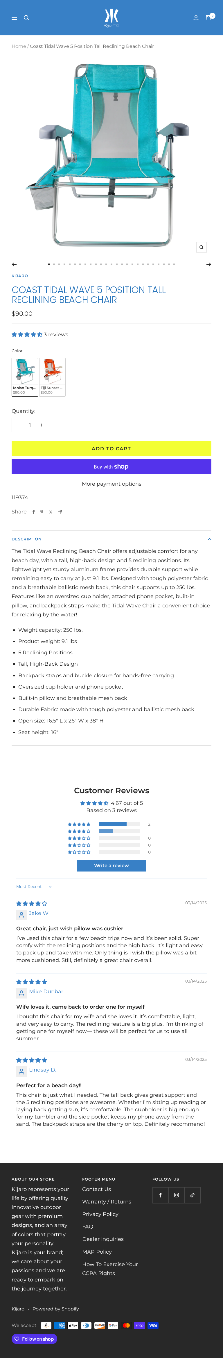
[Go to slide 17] (132, 264)
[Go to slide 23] (164, 264)
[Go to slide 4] (64, 264)
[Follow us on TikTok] (192, 1195)
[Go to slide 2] (54, 264)
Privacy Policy (100, 1214)
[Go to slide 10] (96, 264)
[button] (28, 334)
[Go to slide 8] (85, 264)
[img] (31, 904)
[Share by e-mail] (60, 512)
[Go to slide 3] (59, 264)
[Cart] (208, 17)
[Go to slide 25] (174, 264)
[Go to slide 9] (90, 264)
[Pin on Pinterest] (41, 512)
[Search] (26, 17)
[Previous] (14, 264)
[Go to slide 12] (106, 264)
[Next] (208, 264)
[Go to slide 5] (70, 264)
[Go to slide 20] (148, 264)
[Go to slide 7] (80, 264)
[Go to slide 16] (127, 264)
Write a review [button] (111, 865)
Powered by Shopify (56, 1309)
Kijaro (20, 275)
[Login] (196, 17)
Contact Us (96, 1189)
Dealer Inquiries (103, 1239)
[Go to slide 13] (111, 264)
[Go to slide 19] (143, 264)
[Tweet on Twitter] (50, 512)
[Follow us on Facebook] (160, 1195)
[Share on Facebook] (34, 512)
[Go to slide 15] (122, 264)
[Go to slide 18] (138, 264)
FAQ (87, 1226)
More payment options (111, 484)
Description (27, 539)
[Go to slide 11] (101, 264)
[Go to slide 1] (49, 264)
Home (19, 46)
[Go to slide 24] (169, 264)
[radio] (25, 377)
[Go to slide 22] (158, 264)
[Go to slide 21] (153, 264)
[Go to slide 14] (117, 264)
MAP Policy (97, 1252)
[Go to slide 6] (75, 264)
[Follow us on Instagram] (176, 1195)
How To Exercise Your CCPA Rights (110, 1269)
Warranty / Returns (106, 1202)
